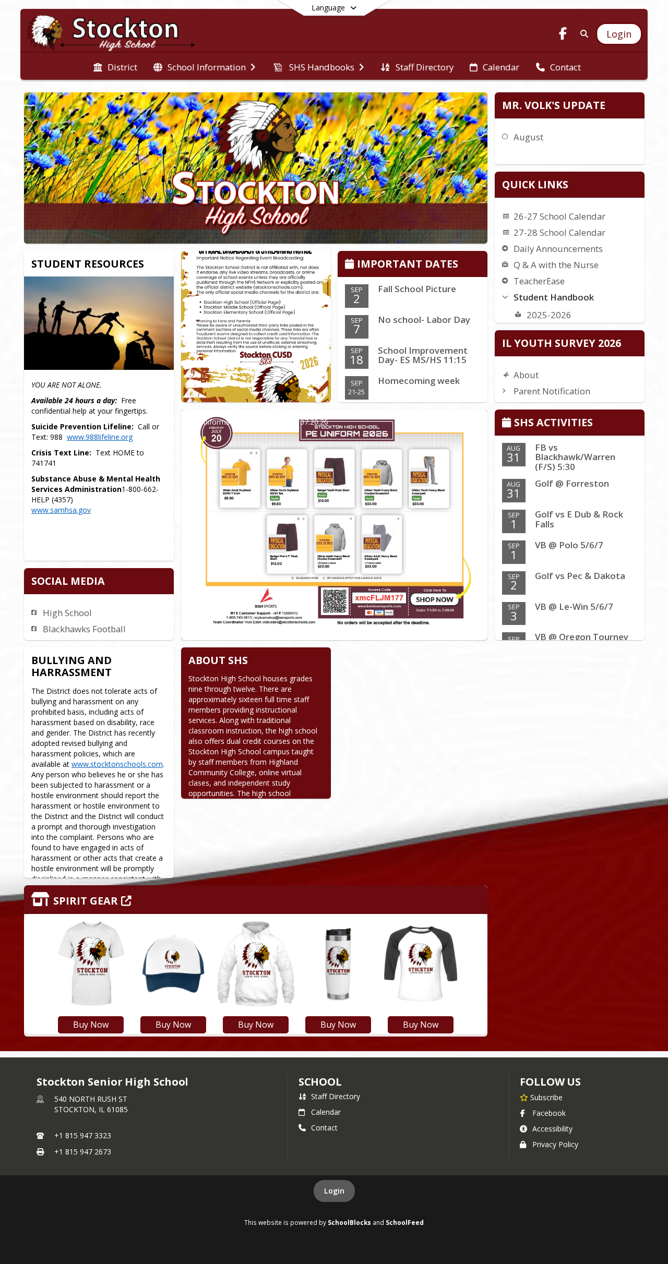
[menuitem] (115, 66)
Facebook (549, 1113)
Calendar (326, 1112)
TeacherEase (539, 281)
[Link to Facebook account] (563, 35)
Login (334, 1191)
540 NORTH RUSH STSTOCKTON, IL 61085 (91, 1104)
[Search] (582, 34)
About (526, 375)
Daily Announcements (558, 249)
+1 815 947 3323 (82, 1135)
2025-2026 (549, 315)
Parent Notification (552, 391)
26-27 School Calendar (559, 216)
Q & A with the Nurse (556, 265)
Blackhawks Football (84, 629)
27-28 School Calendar (559, 232)
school (320, 1082)
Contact (324, 1128)
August (528, 137)
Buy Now (91, 1024)
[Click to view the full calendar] (351, 265)
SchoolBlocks (349, 1222)
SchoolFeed (405, 1222)
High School (67, 613)
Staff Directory (335, 1096)
